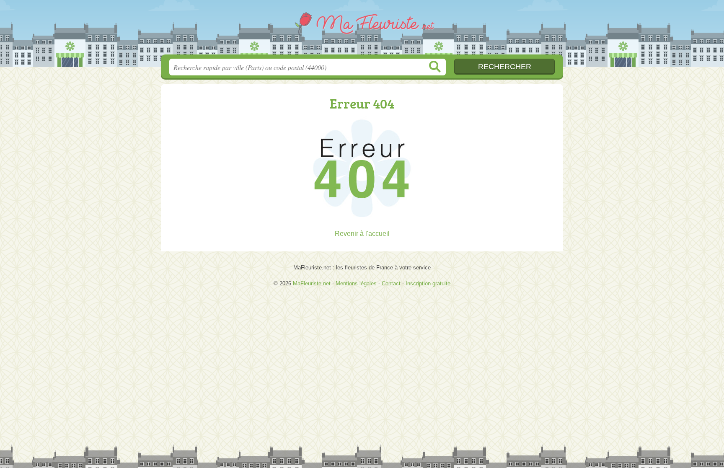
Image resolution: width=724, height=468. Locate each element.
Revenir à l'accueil (362, 233)
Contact (391, 283)
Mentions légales (356, 283)
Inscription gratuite (428, 283)
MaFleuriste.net (362, 29)
